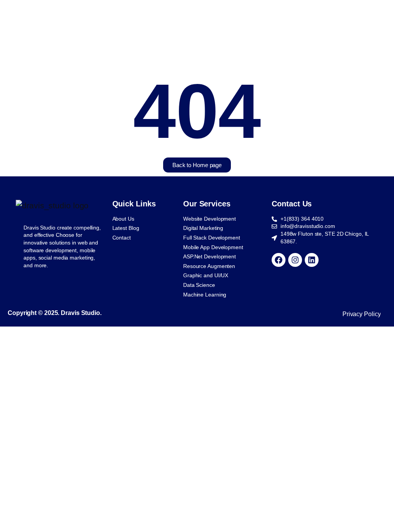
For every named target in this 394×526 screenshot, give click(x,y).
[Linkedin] (312, 260)
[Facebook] (278, 260)
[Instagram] (295, 260)
